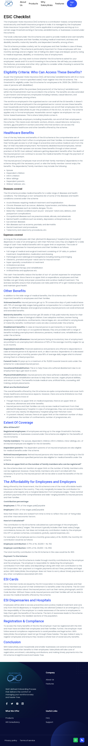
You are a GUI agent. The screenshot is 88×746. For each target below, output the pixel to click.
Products (33, 3)
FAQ (48, 718)
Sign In (72, 3)
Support (49, 722)
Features (59, 3)
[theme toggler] (82, 740)
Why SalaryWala (46, 4)
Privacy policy (11, 740)
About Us (23, 4)
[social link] (6, 703)
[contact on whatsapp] (75, 740)
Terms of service (27, 740)
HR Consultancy (13, 722)
